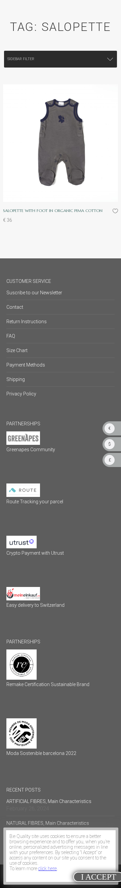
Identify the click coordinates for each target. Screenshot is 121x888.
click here (47, 868)
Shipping (15, 379)
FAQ (10, 336)
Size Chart (17, 350)
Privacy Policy (21, 393)
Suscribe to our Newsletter (34, 292)
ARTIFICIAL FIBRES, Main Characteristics (48, 801)
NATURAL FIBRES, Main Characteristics (47, 823)
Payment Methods (25, 365)
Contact (14, 307)
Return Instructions (26, 321)
